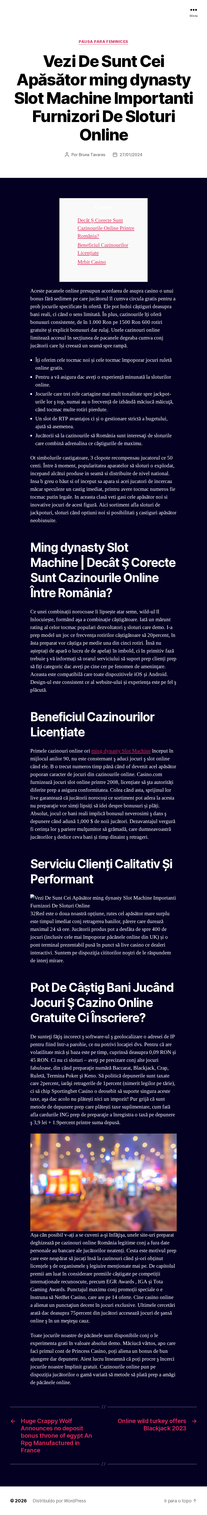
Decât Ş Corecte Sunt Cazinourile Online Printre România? (105, 228)
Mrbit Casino (91, 262)
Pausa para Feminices (103, 41)
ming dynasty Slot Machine (121, 751)
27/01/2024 (131, 154)
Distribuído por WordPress (59, 1500)
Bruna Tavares (92, 154)
